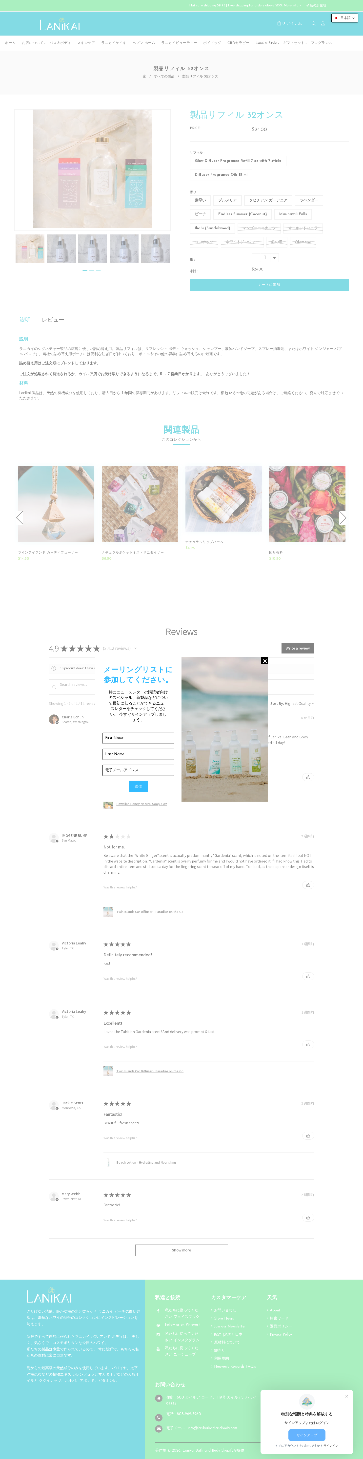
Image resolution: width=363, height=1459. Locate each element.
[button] (345, 18)
